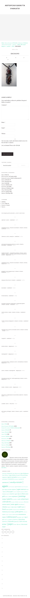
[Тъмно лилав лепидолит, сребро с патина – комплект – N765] (15, 318)
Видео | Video (4, 174)
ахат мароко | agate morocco (17, 489)
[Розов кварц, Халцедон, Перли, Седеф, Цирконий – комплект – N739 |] (14, 547)
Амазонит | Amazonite (7, 473)
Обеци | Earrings (5, 189)
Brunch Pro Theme (18, 595)
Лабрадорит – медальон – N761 (9, 354)
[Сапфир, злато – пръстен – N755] (15, 400)
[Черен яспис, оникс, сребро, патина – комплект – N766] (15, 309)
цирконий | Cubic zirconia (20, 521)
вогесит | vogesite (16, 491)
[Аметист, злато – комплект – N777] (15, 217)
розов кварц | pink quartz (15, 512)
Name (3, 122)
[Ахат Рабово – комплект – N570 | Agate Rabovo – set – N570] (14, 565)
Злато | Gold (4, 183)
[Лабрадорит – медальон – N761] (15, 351)
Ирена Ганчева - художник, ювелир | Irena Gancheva (15, 27)
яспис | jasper (7, 524)
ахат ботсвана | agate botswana (14, 486)
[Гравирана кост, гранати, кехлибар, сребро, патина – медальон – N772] (15, 260)
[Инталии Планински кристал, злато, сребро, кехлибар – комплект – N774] (15, 241)
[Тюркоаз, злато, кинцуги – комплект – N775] (15, 233)
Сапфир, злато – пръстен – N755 (9, 403)
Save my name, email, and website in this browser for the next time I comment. (14, 141)
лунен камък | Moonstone (24, 501)
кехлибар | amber (16, 499)
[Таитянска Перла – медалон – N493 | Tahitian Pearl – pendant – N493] (14, 538)
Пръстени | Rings (5, 191)
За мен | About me (5, 203)
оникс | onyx (11, 507)
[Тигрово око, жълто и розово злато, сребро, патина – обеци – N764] (15, 327)
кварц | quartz (7, 499)
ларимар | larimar (14, 501)
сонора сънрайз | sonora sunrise (12, 514)
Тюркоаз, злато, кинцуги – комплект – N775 (12, 236)
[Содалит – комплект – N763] (15, 335)
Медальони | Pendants (23, 43)
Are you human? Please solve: (9, 145)
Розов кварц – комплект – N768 (9, 295)
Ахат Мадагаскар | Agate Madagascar (20, 473)
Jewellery (4, 201)
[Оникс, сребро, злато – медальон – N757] (15, 384)
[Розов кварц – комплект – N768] (15, 293)
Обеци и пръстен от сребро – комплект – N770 (13, 280)
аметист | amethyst (9, 482)
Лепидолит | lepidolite (21, 477)
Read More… (4, 467)
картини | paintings (19, 496)
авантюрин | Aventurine (8, 479)
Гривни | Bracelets (5, 181)
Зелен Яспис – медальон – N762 (9, 346)
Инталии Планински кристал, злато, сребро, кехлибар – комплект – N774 (13, 245)
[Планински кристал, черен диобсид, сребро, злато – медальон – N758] (15, 375)
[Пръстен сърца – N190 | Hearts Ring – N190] (14, 579)
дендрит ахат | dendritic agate (9, 494)
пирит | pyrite (9, 509)
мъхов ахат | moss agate (10, 504)
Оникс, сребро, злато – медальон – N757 (11, 387)
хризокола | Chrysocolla (8, 521)
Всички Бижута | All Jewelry (11, 43)
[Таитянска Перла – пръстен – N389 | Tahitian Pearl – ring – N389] (14, 588)
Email (3, 128)
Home (3, 43)
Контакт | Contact (6, 205)
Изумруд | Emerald (20, 475)
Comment (4, 105)
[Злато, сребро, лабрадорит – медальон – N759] (15, 367)
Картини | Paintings (6, 193)
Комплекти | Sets (5, 186)
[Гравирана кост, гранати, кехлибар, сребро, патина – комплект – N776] (15, 225)
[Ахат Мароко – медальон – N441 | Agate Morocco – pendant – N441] (14, 552)
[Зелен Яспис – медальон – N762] (15, 343)
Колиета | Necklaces (6, 184)
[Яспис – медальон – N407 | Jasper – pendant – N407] (14, 574)
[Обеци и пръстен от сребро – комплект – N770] (15, 277)
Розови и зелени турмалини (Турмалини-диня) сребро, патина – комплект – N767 (13, 304)
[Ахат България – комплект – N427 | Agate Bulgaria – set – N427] (14, 543)
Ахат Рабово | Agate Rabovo (9, 475)
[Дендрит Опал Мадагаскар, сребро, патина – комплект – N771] (15, 268)
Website (3, 133)
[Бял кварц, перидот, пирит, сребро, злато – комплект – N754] (15, 408)
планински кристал (16, 509)
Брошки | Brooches (5, 179)
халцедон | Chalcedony (18, 519)
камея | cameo (8, 496)
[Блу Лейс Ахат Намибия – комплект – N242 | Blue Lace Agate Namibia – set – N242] (14, 584)
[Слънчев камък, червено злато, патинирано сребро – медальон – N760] (15, 359)
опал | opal (17, 507)
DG (26, 595)
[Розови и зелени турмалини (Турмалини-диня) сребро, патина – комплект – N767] (15, 300)
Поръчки (3, 206)
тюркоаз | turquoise (8, 519)
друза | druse (21, 494)
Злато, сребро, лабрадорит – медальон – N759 (13, 370)
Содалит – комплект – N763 (8, 338)
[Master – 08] (14, 561)
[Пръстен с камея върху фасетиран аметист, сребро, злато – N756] (15, 392)
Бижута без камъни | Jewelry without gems (11, 178)
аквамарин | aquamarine (19, 479)
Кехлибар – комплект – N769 (8, 287)
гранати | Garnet (24, 491)
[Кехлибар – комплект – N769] (15, 285)
